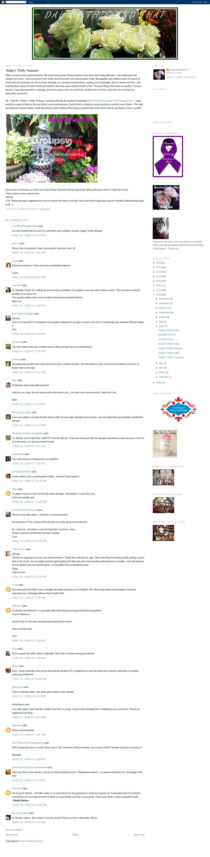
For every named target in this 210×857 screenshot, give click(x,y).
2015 (159, 267)
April (161, 368)
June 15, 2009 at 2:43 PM (28, 717)
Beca (14, 648)
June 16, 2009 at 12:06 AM (29, 805)
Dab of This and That (105, 15)
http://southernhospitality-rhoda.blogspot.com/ (110, 101)
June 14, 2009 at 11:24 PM (29, 577)
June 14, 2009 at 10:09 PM (29, 502)
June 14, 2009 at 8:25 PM (28, 404)
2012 (159, 281)
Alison (15, 666)
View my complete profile (180, 77)
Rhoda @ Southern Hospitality (27, 433)
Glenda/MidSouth (179, 70)
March (162, 372)
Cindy (15, 585)
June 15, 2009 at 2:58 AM (28, 598)
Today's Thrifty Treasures (171, 357)
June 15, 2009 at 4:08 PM (28, 759)
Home (75, 834)
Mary (14, 489)
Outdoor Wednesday (168, 330)
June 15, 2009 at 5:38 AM (28, 658)
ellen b (15, 243)
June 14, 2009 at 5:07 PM (28, 235)
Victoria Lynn (18, 549)
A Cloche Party (165, 339)
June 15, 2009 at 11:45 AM (29, 679)
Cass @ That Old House (24, 510)
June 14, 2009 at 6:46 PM (28, 351)
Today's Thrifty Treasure (170, 348)
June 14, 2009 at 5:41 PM (28, 252)
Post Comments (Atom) (31, 841)
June (161, 326)
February (164, 377)
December (164, 299)
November (164, 303)
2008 (159, 382)
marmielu (16, 285)
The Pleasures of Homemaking (27, 743)
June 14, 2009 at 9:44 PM (28, 463)
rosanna (16, 359)
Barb (14, 380)
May (161, 363)
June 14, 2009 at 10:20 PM (29, 541)
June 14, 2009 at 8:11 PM (28, 372)
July (161, 321)
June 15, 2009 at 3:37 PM (28, 734)
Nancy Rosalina (20, 813)
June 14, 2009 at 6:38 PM (28, 305)
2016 (159, 263)
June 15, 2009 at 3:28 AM (28, 640)
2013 (159, 276)
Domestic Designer (21, 412)
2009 (159, 295)
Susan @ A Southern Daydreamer (29, 767)
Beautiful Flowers (167, 334)
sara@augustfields (21, 471)
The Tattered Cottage (22, 314)
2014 (159, 272)
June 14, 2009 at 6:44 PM (28, 334)
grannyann (17, 687)
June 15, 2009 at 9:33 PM (28, 780)
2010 (159, 290)
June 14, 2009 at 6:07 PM (28, 277)
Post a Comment (14, 830)
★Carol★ (17, 342)
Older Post (139, 834)
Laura (15, 261)
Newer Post (11, 834)
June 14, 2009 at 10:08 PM (29, 481)
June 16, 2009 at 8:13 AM (28, 822)
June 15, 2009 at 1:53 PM (28, 696)
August (163, 317)
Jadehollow (18, 454)
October (163, 308)
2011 (159, 285)
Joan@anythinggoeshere (25, 226)
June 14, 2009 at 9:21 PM (28, 446)
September (165, 312)
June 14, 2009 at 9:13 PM (28, 425)
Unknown (17, 606)
